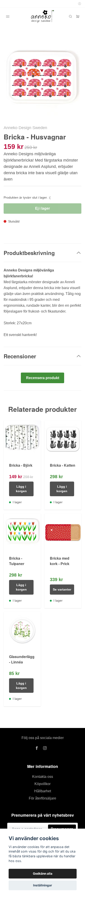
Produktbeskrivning (29, 252)
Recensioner (20, 356)
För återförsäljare (42, 798)
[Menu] (8, 16)
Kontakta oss (42, 777)
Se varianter (62, 589)
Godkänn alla (42, 873)
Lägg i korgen (21, 489)
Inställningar (42, 885)
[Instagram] (45, 748)
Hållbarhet (42, 791)
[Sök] (70, 16)
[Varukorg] (77, 16)
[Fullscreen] (42, 78)
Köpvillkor (42, 784)
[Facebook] (37, 748)
